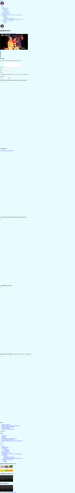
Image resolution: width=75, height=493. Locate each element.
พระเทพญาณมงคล (6, 11)
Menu (1, 0)
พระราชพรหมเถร (6, 10)
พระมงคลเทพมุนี (4, 9)
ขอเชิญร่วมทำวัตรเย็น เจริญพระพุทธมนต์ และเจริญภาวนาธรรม (13, 19)
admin (15, 33)
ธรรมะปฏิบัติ (4, 437)
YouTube (4, 22)
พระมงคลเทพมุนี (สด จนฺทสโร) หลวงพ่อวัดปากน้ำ (9, 438)
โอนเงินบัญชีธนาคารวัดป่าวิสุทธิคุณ (8, 18)
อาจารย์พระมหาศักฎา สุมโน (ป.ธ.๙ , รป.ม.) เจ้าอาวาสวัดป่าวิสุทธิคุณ (12, 440)
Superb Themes (13, 492)
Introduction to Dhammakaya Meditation (8, 426)
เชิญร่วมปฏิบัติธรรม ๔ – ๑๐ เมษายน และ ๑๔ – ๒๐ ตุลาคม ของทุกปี (12, 14)
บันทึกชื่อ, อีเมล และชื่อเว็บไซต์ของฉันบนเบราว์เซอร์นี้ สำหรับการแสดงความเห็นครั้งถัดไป (14, 74)
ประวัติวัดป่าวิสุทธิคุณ (5, 8)
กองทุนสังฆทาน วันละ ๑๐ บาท (6, 13)
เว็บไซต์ (1, 72)
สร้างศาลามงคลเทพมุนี (5, 12)
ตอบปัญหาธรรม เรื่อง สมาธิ (6, 424)
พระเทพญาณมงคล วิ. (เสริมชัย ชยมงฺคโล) (8, 439)
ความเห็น (1, 67)
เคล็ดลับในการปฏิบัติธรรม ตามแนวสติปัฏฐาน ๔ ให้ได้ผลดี (10, 425)
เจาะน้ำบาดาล (5, 17)
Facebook (5, 21)
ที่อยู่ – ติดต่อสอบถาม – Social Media (7, 20)
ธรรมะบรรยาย (4, 435)
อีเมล (1, 70)
